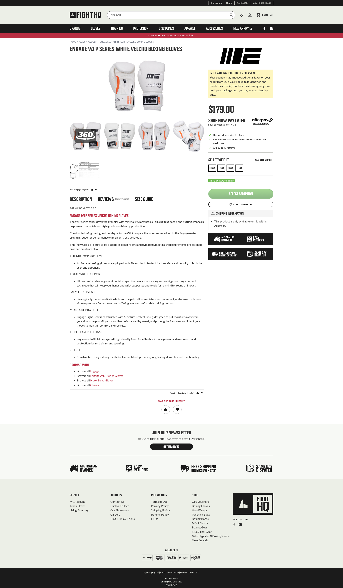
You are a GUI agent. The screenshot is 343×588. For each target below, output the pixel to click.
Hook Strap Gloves (102, 380)
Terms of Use (159, 501)
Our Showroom (119, 510)
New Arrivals (242, 28)
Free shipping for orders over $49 (171, 35)
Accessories (214, 28)
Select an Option (241, 194)
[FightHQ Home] (253, 504)
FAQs (154, 518)
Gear (82, 41)
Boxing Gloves (201, 506)
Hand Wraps (199, 510)
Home (73, 41)
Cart (267, 15)
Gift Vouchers (200, 501)
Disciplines (166, 28)
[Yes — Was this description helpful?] (198, 393)
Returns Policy (160, 514)
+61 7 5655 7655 (191, 572)
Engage (94, 371)
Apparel (189, 28)
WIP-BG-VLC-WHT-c (84, 208)
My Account (77, 501)
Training (117, 28)
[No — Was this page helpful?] (96, 190)
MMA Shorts (200, 523)
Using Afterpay (79, 510)
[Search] (231, 15)
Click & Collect (119, 506)
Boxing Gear (199, 527)
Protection (140, 28)
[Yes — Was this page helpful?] (92, 190)
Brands (75, 28)
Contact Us (117, 501)
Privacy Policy (160, 506)
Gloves (95, 28)
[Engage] (240, 56)
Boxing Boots (200, 518)
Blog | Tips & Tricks (122, 518)
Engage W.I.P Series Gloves (106, 375)
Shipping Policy (160, 510)
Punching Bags (201, 514)
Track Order (77, 506)
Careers (115, 514)
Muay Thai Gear (202, 531)
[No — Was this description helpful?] (202, 393)
